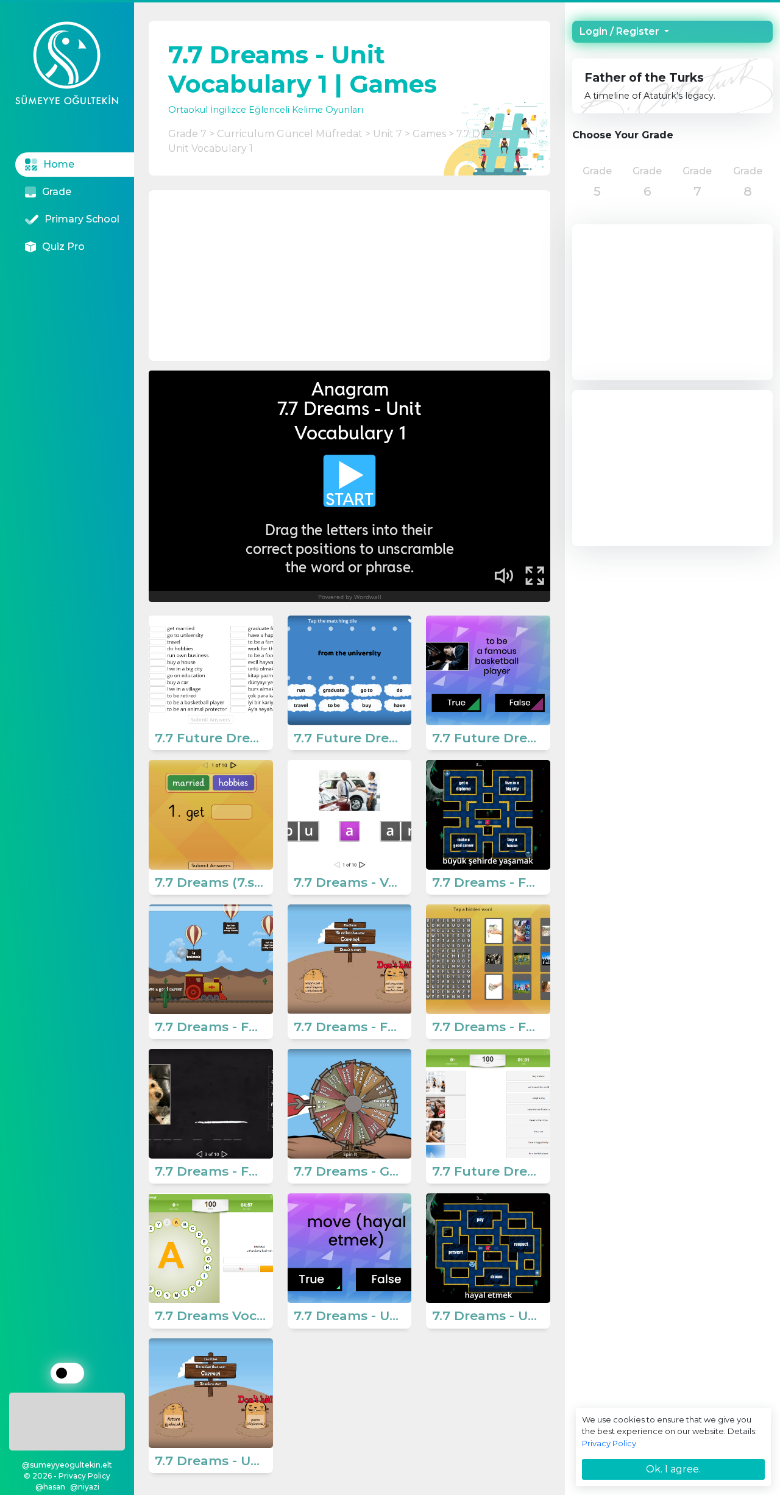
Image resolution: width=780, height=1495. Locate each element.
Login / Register (621, 31)
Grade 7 (187, 134)
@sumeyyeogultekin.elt (67, 1464)
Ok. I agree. (673, 1469)
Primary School (81, 219)
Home (58, 164)
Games (429, 134)
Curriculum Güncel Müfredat (290, 134)
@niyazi (84, 1486)
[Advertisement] (67, 1419)
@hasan (50, 1486)
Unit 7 (387, 134)
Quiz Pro (63, 246)
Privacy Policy (609, 1443)
